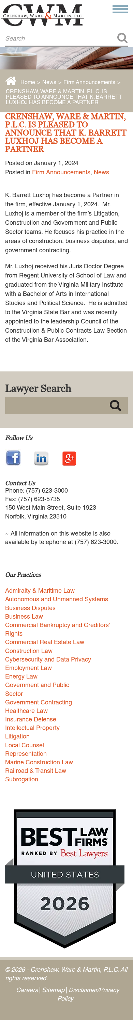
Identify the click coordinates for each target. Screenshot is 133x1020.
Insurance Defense (30, 719)
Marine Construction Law (39, 762)
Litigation (17, 736)
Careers (27, 989)
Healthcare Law (26, 710)
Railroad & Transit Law (35, 770)
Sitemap (53, 989)
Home (27, 82)
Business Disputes (30, 607)
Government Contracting (38, 702)
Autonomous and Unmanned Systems (56, 599)
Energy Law (21, 676)
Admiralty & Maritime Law (40, 590)
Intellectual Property (32, 727)
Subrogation (21, 779)
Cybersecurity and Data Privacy (48, 659)
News (49, 82)
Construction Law (29, 650)
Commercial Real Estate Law (44, 642)
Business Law (24, 616)
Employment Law (28, 667)
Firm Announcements (89, 82)
